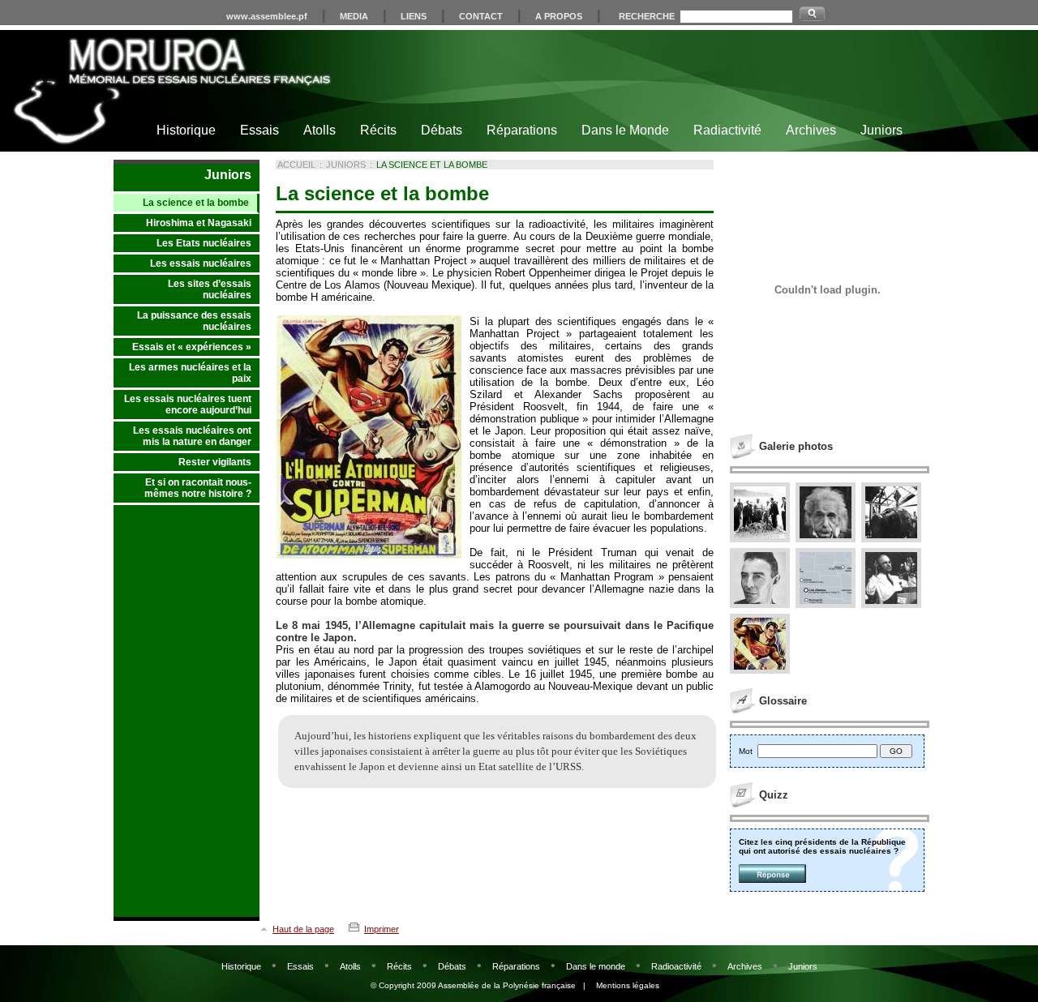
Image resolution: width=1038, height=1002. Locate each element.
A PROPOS (558, 16)
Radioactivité (676, 966)
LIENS (414, 16)
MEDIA (354, 16)
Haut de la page (303, 929)
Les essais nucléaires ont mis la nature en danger (192, 436)
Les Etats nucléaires (204, 243)
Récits (378, 130)
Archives (811, 130)
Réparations (522, 130)
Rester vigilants (214, 462)
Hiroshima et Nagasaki (198, 223)
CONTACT (481, 16)
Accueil (296, 164)
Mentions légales (627, 985)
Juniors (881, 130)
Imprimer (381, 929)
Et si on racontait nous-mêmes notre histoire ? (197, 488)
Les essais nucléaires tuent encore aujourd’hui (187, 404)
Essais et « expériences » (191, 347)
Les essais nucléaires (200, 263)
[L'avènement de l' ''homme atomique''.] (760, 644)
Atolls (319, 130)
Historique (186, 130)
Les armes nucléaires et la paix (190, 373)
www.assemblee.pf (266, 16)
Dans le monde (595, 966)
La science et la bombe (196, 202)
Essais (259, 130)
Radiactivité (727, 130)
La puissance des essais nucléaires (194, 321)
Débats (441, 130)
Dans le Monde (625, 130)
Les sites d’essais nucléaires (209, 289)
